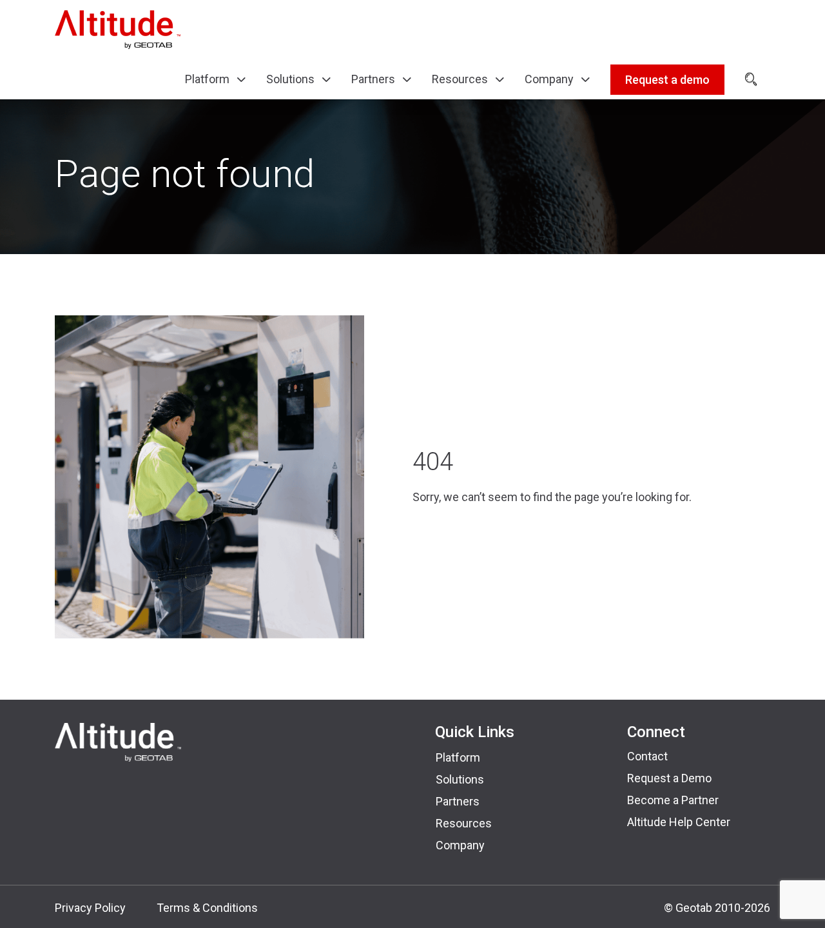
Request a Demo (669, 778)
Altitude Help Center (678, 822)
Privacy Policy (90, 907)
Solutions (460, 779)
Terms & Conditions (207, 907)
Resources (464, 823)
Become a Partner (673, 800)
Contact (647, 756)
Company (460, 845)
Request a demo (667, 79)
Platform (458, 757)
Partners (458, 801)
